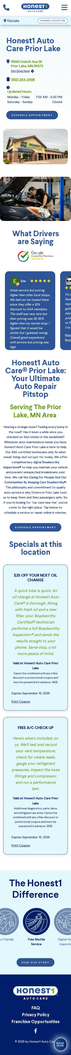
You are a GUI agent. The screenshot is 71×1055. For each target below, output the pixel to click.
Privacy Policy (35, 1015)
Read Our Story (35, 962)
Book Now (60, 1044)
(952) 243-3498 (23, 79)
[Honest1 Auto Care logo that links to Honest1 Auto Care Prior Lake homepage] (35, 8)
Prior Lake (13, 20)
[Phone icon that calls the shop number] (6, 8)
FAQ (35, 1008)
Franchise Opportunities (35, 1022)
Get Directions (20, 71)
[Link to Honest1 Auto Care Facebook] (35, 1032)
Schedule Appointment (32, 115)
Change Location (52, 21)
